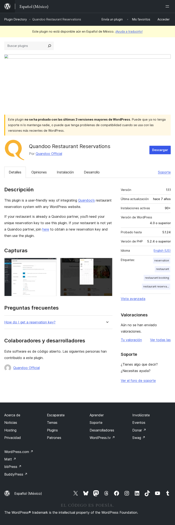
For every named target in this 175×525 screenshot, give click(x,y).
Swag (138, 438)
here (45, 229)
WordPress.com (18, 452)
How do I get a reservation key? (29, 322)
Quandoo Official (49, 153)
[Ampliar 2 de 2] (107, 263)
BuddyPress (16, 474)
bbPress (13, 466)
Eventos (138, 422)
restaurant (162, 269)
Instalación (65, 172)
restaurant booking (157, 277)
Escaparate (56, 415)
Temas (52, 422)
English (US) (162, 250)
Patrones (54, 438)
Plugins (52, 430)
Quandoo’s (86, 200)
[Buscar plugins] (49, 46)
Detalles (15, 172)
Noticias (10, 422)
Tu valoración (131, 340)
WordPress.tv (102, 438)
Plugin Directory (15, 19)
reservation (161, 260)
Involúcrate (141, 415)
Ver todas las (160, 340)
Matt (10, 459)
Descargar (160, 150)
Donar (139, 430)
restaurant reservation (156, 286)
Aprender (97, 415)
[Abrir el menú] (168, 6)
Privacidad (12, 438)
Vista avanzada (133, 299)
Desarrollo (92, 172)
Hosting (10, 430)
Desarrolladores (102, 430)
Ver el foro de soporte (138, 380)
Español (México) (28, 493)
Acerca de (12, 415)
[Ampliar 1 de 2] (51, 263)
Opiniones (39, 172)
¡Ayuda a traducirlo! (129, 31)
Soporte (164, 172)
